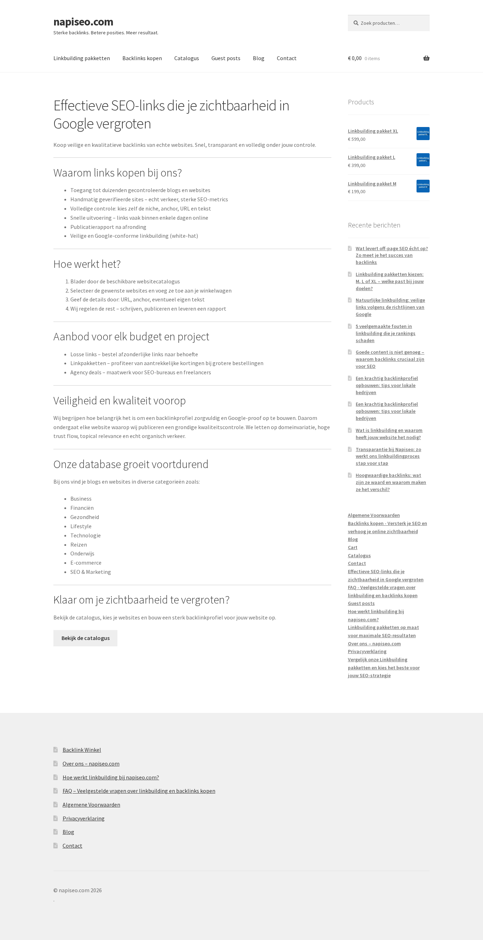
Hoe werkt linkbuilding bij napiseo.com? (111, 777)
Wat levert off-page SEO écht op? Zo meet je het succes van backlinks (392, 255)
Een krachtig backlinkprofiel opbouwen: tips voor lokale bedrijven (387, 385)
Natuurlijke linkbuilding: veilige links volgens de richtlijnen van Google (390, 307)
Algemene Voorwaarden (374, 515)
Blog (258, 58)
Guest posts (225, 58)
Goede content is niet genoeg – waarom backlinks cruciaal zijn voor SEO (390, 359)
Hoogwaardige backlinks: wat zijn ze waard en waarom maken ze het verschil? (391, 482)
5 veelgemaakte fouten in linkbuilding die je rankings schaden (385, 333)
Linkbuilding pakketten (81, 58)
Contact (287, 58)
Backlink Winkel (82, 749)
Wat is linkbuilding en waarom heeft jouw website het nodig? (389, 433)
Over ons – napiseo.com (374, 643)
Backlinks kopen (142, 58)
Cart (352, 547)
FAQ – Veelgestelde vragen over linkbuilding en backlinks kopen (139, 790)
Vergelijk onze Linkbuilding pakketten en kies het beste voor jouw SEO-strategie (384, 667)
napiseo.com (83, 22)
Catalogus (186, 58)
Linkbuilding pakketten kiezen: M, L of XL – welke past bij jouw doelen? (390, 281)
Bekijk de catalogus (86, 637)
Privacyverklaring (367, 651)
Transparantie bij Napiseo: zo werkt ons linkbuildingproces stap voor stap (388, 456)
